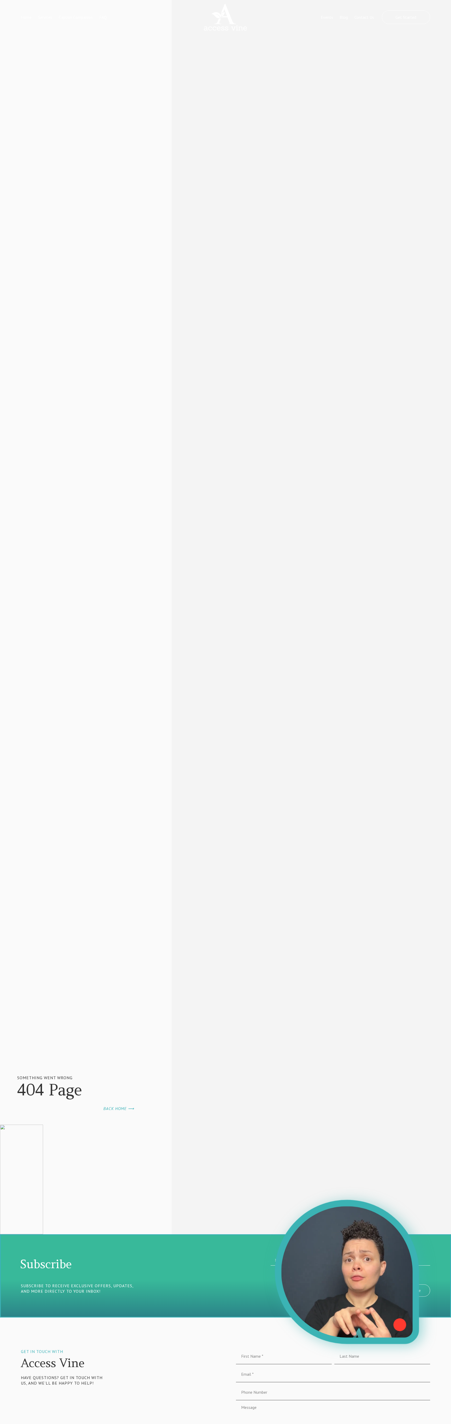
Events (327, 17)
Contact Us (364, 17)
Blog (344, 17)
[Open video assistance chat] (347, 1272)
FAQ (103, 17)
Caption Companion (76, 17)
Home (26, 17)
